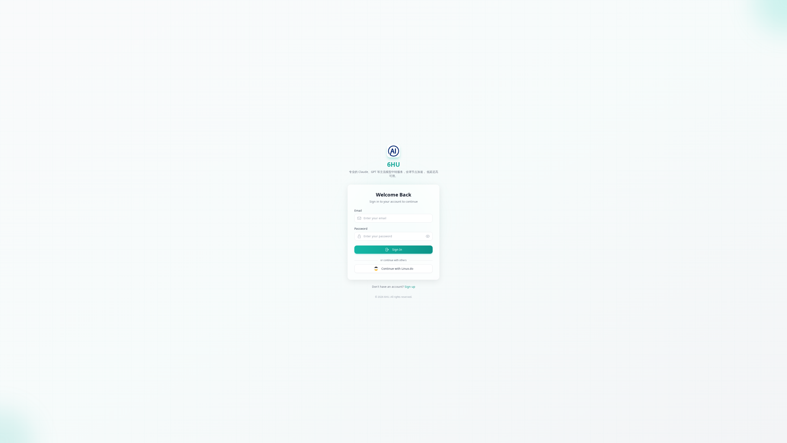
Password (360, 229)
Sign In (397, 249)
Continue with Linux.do (397, 269)
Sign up (410, 287)
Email (358, 210)
